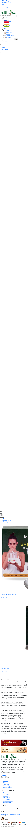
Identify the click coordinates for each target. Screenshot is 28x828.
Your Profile (8, 30)
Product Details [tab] (6, 676)
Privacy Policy (6, 786)
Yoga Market (6, 794)
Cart (5, 41)
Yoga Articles (6, 797)
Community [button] (6, 796)
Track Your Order (6, 2)
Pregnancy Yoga (7, 802)
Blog (3, 4)
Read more (3, 736)
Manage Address (9, 35)
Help (3, 5)
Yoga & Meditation (8, 801)
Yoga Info (5, 793)
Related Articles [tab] (16, 676)
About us (5, 781)
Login (5, 28)
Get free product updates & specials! (10, 814)
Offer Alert (5, 805)
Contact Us (5, 7)
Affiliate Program (6, 1)
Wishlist (8, 34)
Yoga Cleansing (7, 799)
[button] (4, 17)
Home (3, 47)
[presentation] (0, 515)
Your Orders (9, 32)
